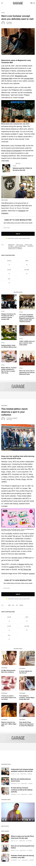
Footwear (10, 246)
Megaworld (30, 246)
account (32, 573)
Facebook (21, 210)
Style (3, 12)
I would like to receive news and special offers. (19, 238)
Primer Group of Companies (11, 150)
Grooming (4, 405)
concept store (28, 78)
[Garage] (18, 3)
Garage (10, 22)
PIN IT (19, 111)
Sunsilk (21, 605)
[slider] (11, 820)
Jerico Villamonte (12, 418)
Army (9, 605)
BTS (17, 605)
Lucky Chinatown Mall (20, 246)
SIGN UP (18, 234)
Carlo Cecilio (19, 244)
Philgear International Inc (15, 247)
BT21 (13, 605)
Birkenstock (5, 68)
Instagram (4, 213)
